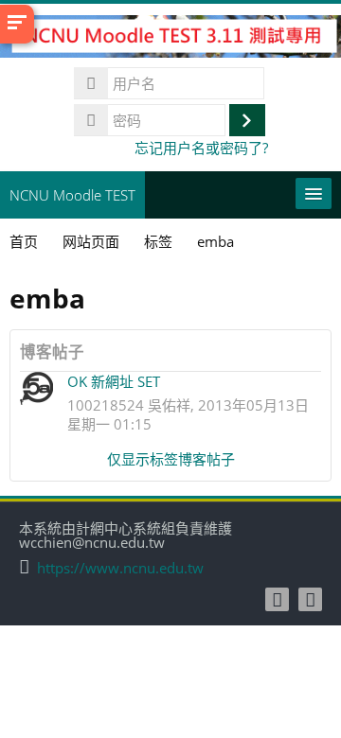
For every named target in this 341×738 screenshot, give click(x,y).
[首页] (170, 39)
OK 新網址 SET (113, 381)
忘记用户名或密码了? (201, 147)
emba (215, 241)
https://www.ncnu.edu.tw (120, 568)
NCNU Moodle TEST (72, 194)
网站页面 (91, 241)
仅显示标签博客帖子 (171, 458)
